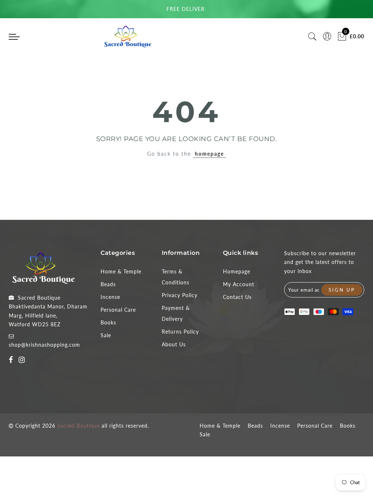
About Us (174, 344)
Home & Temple (121, 271)
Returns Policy (180, 331)
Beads (108, 284)
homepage (209, 154)
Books (108, 322)
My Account (238, 284)
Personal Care (118, 310)
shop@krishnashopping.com (44, 345)
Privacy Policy (179, 295)
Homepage (236, 271)
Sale (106, 335)
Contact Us (237, 297)
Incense (110, 297)
